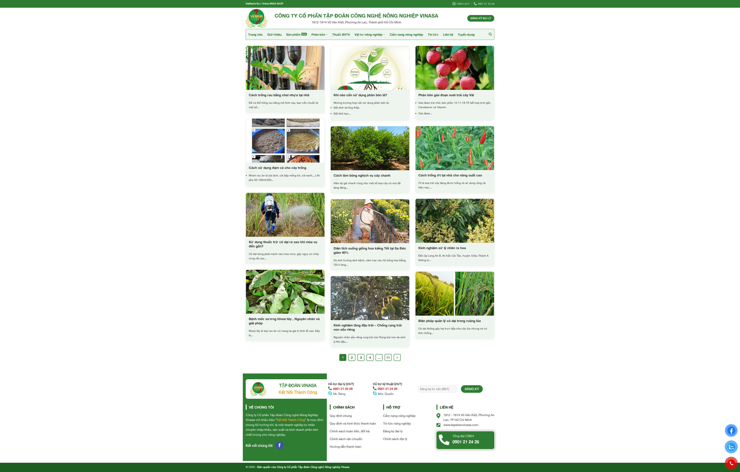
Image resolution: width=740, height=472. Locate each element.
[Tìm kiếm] (490, 34)
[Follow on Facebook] (279, 445)
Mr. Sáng (339, 393)
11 (388, 357)
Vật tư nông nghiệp (369, 34)
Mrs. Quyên (386, 393)
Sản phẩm (293, 34)
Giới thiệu (274, 34)
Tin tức (433, 34)
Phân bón (318, 34)
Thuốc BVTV (341, 34)
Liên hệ (448, 34)
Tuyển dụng (466, 34)
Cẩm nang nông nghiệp (406, 34)
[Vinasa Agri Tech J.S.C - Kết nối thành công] (257, 18)
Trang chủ (255, 34)
